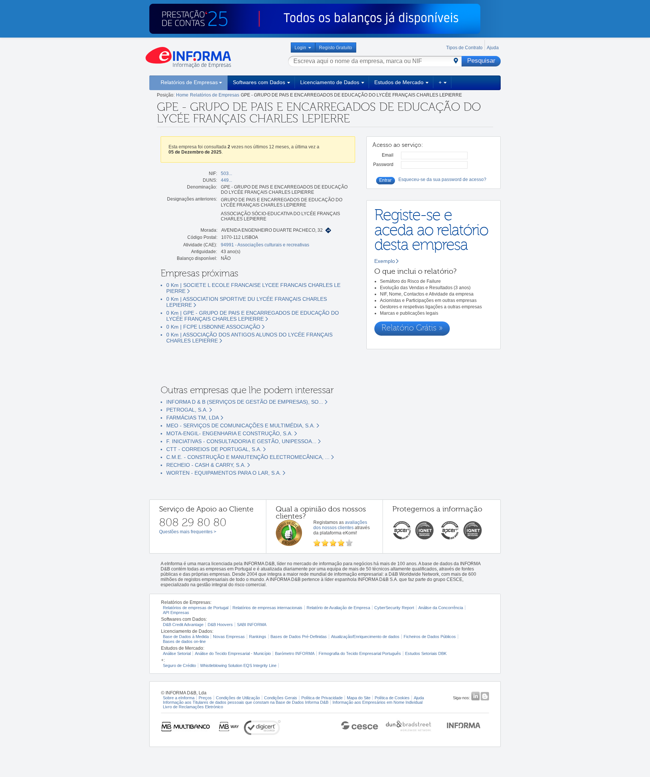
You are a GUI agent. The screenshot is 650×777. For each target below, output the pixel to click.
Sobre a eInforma (178, 698)
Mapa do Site (359, 698)
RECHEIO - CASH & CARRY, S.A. (206, 465)
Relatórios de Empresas (189, 82)
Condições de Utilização (238, 698)
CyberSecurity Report (394, 607)
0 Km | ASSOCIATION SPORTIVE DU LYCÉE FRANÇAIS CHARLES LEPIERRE (246, 302)
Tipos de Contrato (464, 47)
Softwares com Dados (259, 82)
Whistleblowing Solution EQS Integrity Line (238, 665)
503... (226, 173)
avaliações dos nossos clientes (340, 525)
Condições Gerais (280, 698)
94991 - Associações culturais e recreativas (265, 244)
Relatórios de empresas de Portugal (195, 607)
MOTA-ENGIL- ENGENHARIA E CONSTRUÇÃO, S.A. (229, 433)
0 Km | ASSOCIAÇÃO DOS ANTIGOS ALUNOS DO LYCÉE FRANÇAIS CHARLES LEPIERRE (249, 338)
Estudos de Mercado (399, 82)
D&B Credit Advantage (183, 624)
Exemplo (384, 261)
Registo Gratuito (335, 47)
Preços (205, 698)
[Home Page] (188, 57)
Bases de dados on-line (184, 641)
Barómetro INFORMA (294, 653)
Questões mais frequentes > (187, 531)
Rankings (257, 636)
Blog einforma (484, 696)
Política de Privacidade (322, 698)
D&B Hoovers (220, 624)
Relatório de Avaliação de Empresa (338, 607)
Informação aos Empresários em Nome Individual (377, 702)
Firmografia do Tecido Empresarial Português (360, 653)
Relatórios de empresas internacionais (267, 607)
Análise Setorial (177, 653)
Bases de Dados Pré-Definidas (298, 636)
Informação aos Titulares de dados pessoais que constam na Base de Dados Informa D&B (245, 702)
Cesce (356, 724)
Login (300, 47)
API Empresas (176, 612)
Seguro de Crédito (179, 665)
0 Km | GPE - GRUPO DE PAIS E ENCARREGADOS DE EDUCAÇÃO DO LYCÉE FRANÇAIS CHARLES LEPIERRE (252, 316)
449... (226, 180)
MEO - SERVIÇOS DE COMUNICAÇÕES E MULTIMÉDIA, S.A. (240, 425)
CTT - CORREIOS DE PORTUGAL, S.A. (213, 449)
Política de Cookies (392, 698)
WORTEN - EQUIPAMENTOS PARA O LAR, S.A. (223, 473)
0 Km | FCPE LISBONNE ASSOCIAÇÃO (213, 327)
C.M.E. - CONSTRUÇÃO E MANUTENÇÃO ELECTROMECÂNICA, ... (248, 457)
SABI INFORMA (251, 624)
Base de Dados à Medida (186, 636)
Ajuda (493, 47)
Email (387, 155)
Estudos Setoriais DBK (425, 653)
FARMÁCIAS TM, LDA (192, 418)
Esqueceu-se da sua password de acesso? (442, 179)
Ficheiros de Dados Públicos (430, 636)
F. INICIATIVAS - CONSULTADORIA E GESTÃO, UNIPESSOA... (241, 441)
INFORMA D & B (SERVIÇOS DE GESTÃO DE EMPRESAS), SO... (244, 402)
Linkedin (475, 696)
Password (383, 164)
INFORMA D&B (463, 724)
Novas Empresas (229, 636)
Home (182, 95)
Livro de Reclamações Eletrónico (193, 707)
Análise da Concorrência (440, 607)
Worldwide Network (408, 724)
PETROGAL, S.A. (187, 410)
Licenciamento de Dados (329, 82)
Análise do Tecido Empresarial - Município (233, 653)
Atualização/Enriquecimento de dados (365, 636)
